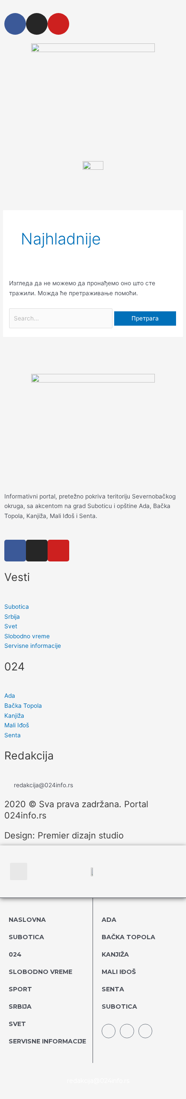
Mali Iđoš (119, 972)
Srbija (20, 1006)
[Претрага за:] (61, 318)
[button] (18, 871)
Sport (20, 989)
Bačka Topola (128, 937)
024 (15, 954)
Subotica (26, 937)
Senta (113, 989)
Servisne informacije (47, 1041)
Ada (109, 920)
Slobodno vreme (40, 972)
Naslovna (27, 920)
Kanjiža (115, 954)
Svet (17, 1024)
